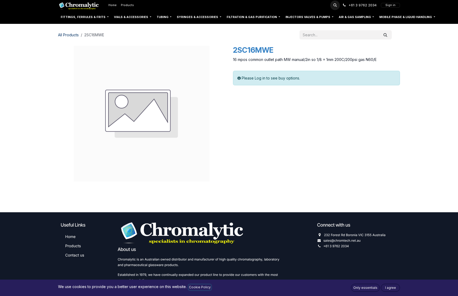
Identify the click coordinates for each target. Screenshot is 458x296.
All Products (68, 35)
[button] (335, 5)
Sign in (390, 5)
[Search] (385, 34)
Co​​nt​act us (74, 255)
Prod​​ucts (73, 246)
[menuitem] (112, 5)
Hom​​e (70, 237)
